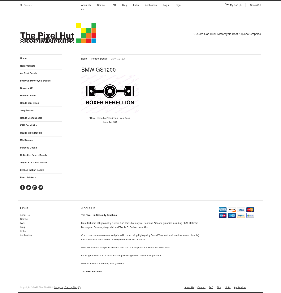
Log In (166, 4)
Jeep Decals (27, 110)
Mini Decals (26, 140)
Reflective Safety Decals (33, 155)
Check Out (255, 4)
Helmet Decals (28, 95)
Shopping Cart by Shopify (67, 287)
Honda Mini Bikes (29, 103)
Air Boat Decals (28, 73)
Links (136, 4)
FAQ (113, 4)
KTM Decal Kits (28, 125)
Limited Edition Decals (32, 170)
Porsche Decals (28, 147)
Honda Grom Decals (31, 117)
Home (23, 58)
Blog (124, 4)
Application (151, 4)
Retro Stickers (28, 177)
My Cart (236, 4)
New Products (27, 65)
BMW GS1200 (118, 58)
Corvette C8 (26, 88)
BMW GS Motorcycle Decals (35, 80)
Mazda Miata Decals (31, 132)
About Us (86, 4)
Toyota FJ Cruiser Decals (34, 162)
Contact (101, 4)
